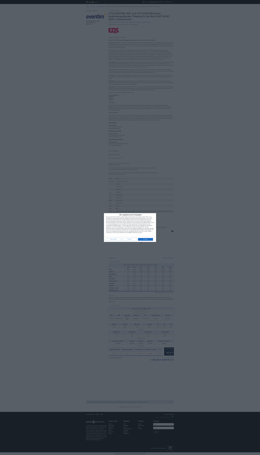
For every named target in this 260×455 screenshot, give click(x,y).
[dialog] (130, 227)
